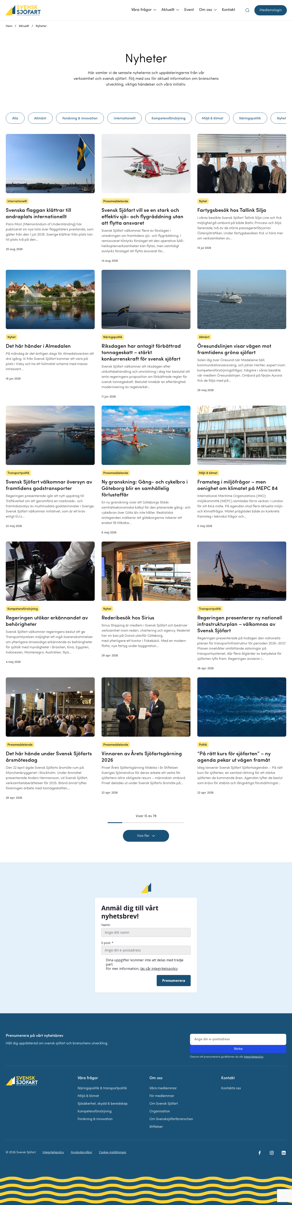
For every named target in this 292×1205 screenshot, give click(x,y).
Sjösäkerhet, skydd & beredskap (103, 1104)
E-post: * (107, 943)
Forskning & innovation (95, 1119)
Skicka (238, 1049)
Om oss (205, 10)
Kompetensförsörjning (95, 1111)
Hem (9, 26)
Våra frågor (141, 10)
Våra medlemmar (163, 1088)
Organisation (159, 1111)
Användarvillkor (81, 1152)
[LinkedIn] (283, 1152)
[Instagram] (271, 1152)
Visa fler (143, 836)
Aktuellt (167, 10)
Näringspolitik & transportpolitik (102, 1088)
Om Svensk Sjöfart (163, 1104)
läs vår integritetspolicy (159, 968)
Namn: (106, 925)
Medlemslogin (271, 10)
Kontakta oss (231, 1088)
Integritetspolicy (253, 1056)
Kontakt (228, 10)
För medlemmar (161, 1096)
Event (189, 10)
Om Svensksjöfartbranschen (171, 1119)
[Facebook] (259, 1152)
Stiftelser (156, 1127)
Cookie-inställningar (112, 1152)
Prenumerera (173, 980)
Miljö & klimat (88, 1096)
